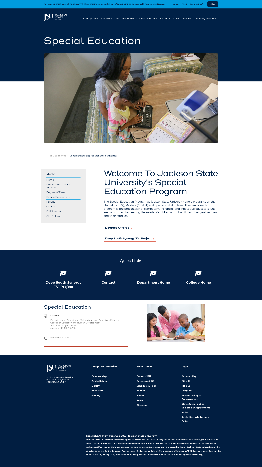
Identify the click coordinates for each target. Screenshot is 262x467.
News (65, 4)
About (176, 18)
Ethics (185, 412)
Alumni (140, 390)
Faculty (50, 201)
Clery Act (186, 390)
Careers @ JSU (52, 4)
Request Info (197, 4)
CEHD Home (53, 216)
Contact (51, 206)
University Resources (206, 18)
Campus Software (155, 4)
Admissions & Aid (110, 18)
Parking (95, 395)
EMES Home (53, 211)
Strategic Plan (90, 18)
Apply (176, 4)
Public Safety (99, 381)
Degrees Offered (56, 192)
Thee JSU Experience (95, 4)
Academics (128, 18)
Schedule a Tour (146, 386)
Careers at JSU (145, 381)
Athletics (187, 18)
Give (212, 4)
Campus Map (99, 376)
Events (140, 395)
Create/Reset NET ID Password (125, 4)
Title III (185, 381)
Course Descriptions (58, 197)
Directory (142, 405)
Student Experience (146, 18)
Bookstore (97, 390)
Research (165, 18)
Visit (184, 4)
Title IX (185, 386)
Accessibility (188, 376)
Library (95, 386)
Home (50, 179)
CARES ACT (75, 4)
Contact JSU (143, 376)
